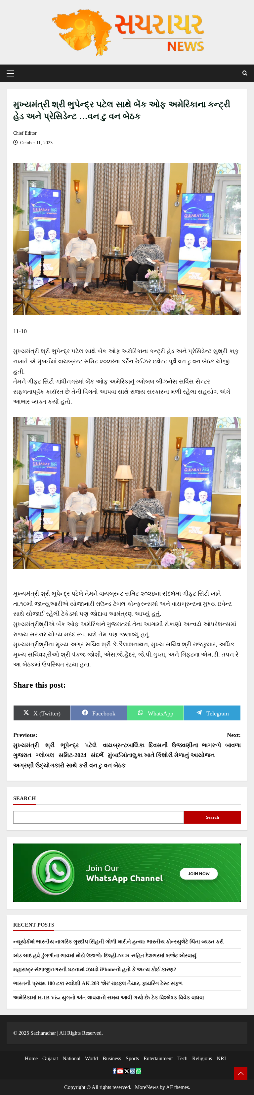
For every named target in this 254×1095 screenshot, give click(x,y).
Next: (184, 745)
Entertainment (158, 1058)
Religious (202, 1058)
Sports (132, 1058)
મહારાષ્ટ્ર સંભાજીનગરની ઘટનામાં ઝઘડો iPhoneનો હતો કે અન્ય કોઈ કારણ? (94, 969)
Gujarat (50, 1058)
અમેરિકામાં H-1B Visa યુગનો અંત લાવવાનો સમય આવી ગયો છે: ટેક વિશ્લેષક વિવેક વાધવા (108, 997)
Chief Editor (25, 133)
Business (112, 1058)
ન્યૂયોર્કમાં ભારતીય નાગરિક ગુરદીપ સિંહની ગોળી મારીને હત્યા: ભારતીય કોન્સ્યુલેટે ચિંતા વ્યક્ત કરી (118, 941)
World (91, 1058)
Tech (182, 1058)
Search (24, 798)
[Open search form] (244, 73)
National (71, 1058)
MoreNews (146, 1087)
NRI (221, 1058)
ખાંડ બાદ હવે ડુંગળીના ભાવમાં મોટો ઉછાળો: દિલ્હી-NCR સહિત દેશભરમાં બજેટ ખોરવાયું (104, 955)
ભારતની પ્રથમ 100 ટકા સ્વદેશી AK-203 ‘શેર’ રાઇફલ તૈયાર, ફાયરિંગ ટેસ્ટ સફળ (98, 983)
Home (31, 1058)
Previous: (70, 750)
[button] (10, 73)
